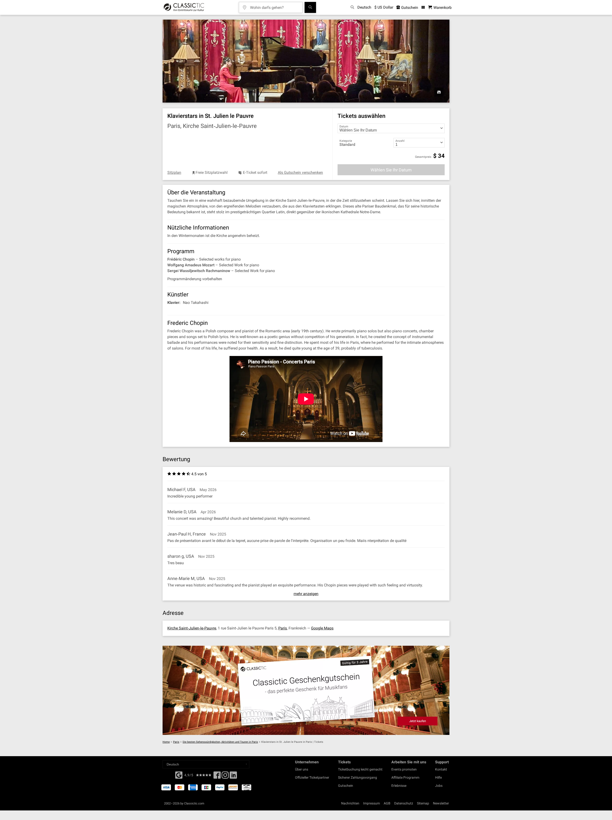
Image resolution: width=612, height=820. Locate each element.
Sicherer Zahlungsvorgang (357, 777)
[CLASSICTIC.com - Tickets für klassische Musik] (184, 7)
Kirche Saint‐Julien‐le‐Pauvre (191, 628)
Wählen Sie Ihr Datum (391, 169)
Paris (282, 628)
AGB (387, 803)
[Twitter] (225, 776)
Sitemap (423, 803)
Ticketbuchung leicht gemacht (360, 769)
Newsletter (441, 803)
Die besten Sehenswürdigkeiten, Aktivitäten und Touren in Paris (220, 741)
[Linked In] (233, 776)
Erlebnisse (398, 785)
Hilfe (438, 777)
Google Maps (322, 628)
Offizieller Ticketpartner (312, 777)
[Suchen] (310, 7)
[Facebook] (178, 774)
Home (166, 741)
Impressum (371, 803)
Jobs (439, 785)
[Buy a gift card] (306, 690)
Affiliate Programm (405, 777)
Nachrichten (350, 803)
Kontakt (441, 769)
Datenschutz (403, 803)
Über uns (301, 769)
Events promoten (404, 769)
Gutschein (409, 7)
